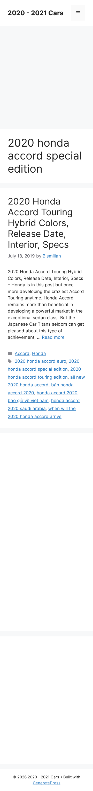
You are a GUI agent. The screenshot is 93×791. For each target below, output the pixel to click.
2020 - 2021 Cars (35, 13)
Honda (39, 353)
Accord (22, 353)
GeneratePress (46, 782)
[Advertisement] (46, 74)
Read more (53, 337)
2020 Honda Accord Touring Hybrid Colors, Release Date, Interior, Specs (40, 223)
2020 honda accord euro (40, 361)
